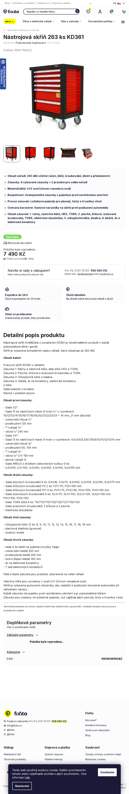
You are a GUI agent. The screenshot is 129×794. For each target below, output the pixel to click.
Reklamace (43, 3)
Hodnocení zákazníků (97, 730)
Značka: (17, 50)
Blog (7, 3)
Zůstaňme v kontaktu (23, 3)
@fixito (11, 729)
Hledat (77, 11)
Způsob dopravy (54, 754)
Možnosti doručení (20, 243)
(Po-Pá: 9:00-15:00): (85, 270)
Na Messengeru (85, 274)
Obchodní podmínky (15, 759)
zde (27, 777)
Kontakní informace (95, 725)
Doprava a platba (61, 3)
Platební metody (54, 759)
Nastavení (22, 786)
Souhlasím (107, 772)
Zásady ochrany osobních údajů (103, 754)
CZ (114, 3)
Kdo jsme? (91, 720)
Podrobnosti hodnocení (30, 42)
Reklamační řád (12, 754)
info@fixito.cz (106, 274)
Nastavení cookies (95, 759)
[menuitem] (11, 21)
